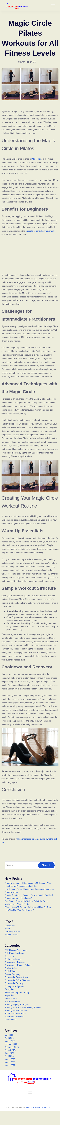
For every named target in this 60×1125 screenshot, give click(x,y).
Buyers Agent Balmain (14, 962)
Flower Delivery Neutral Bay (17, 992)
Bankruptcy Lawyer (13, 959)
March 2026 (10, 1041)
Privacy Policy (11, 934)
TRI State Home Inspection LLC (40, 1107)
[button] (30, 1092)
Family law (9, 989)
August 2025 (10, 1050)
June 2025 (9, 1053)
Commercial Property (14, 983)
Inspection (9, 995)
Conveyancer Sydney (14, 986)
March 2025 (10, 1059)
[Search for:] (30, 865)
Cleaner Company (12, 974)
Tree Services (11, 1019)
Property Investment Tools (16, 1010)
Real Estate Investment (15, 1013)
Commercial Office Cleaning (17, 980)
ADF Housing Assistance (16, 950)
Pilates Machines (12, 1001)
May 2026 (9, 1035)
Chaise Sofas (11, 968)
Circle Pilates (10, 971)
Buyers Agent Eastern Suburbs (18, 965)
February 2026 (11, 1044)
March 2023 (10, 1062)
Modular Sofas (11, 998)
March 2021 (10, 1065)
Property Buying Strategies (17, 1004)
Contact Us (10, 926)
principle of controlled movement (40, 231)
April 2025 (9, 1056)
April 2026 (9, 1038)
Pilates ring (36, 159)
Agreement (9, 956)
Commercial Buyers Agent (16, 977)
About (7, 928)
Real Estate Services (14, 1016)
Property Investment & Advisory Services (23, 1007)
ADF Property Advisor (14, 953)
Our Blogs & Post (12, 932)
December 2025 (12, 1047)
